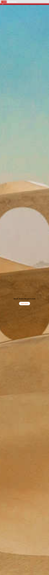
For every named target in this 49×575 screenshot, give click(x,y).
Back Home (24, 303)
